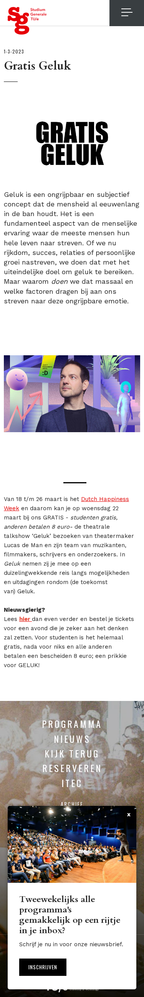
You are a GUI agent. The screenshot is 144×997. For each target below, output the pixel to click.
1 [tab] (74, 482)
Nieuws (72, 739)
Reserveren (72, 768)
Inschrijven (42, 967)
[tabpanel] (72, 394)
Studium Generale (27, 21)
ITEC (72, 783)
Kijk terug (72, 753)
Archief (72, 804)
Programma (72, 724)
